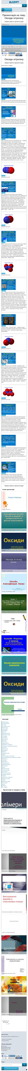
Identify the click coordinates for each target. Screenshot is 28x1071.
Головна (3, 12)
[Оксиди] (14, 542)
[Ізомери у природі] (14, 1006)
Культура (5, 747)
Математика (5, 748)
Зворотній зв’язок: (11, 1036)
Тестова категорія (7, 772)
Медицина (5, 750)
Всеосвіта (5, 1050)
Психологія (5, 765)
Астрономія (5, 729)
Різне (4, 767)
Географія (5, 736)
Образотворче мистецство (8, 756)
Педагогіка (5, 758)
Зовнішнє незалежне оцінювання (10, 746)
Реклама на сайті (7, 1048)
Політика (5, 760)
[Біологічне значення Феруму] (14, 883)
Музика (4, 751)
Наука (4, 754)
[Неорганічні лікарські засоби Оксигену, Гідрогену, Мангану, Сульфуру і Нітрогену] (14, 603)
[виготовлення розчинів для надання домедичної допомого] (14, 985)
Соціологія (5, 771)
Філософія (5, 782)
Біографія (5, 730)
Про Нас (5, 1046)
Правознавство (6, 763)
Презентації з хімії (9, 12)
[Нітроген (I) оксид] (8, 169)
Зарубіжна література (7, 744)
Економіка (5, 741)
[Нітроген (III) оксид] (8, 267)
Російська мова (6, 770)
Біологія (4, 731)
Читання (4, 785)
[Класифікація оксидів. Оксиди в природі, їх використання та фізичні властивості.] (14, 521)
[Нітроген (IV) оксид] (8, 341)
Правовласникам (6, 1047)
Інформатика (5, 722)
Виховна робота (6, 733)
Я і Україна (5, 787)
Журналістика (6, 743)
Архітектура (5, 727)
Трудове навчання (7, 774)
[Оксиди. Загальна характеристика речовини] (14, 706)
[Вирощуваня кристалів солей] (14, 965)
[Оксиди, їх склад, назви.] (14, 562)
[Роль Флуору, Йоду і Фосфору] (14, 862)
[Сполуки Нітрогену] (14, 501)
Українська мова (6, 778)
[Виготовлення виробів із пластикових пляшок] (14, 903)
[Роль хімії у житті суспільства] (14, 842)
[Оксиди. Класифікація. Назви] (14, 583)
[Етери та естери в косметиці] (14, 924)
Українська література (7, 777)
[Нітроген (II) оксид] (8, 219)
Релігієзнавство (6, 768)
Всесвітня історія (6, 734)
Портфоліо (5, 761)
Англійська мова (6, 726)
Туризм (4, 775)
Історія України (6, 723)
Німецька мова (6, 753)
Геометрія (5, 737)
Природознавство (6, 764)
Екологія (4, 740)
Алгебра (4, 724)
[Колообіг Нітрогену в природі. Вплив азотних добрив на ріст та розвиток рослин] (14, 644)
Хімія (4, 784)
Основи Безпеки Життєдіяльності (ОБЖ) (12, 757)
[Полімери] (14, 801)
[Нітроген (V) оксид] (8, 392)
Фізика (4, 780)
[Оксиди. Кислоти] (14, 624)
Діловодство (5, 739)
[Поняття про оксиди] (14, 685)
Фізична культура (6, 781)
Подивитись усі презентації (5, 1021)
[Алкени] (14, 821)
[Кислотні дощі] (14, 944)
